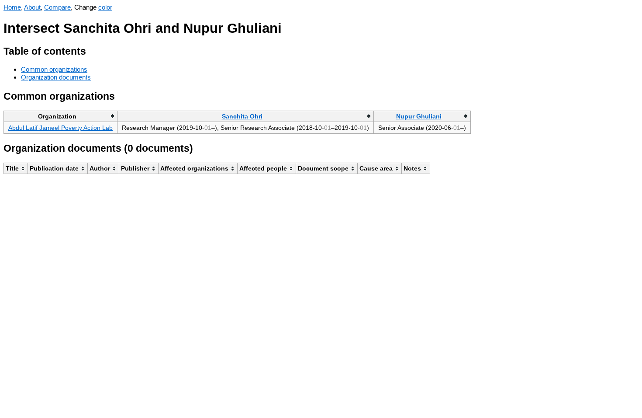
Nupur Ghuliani (419, 116)
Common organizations (54, 69)
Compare (57, 7)
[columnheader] (60, 116)
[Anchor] (93, 50)
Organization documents (56, 77)
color (105, 7)
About (32, 7)
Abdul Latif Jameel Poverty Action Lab (60, 127)
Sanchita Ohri (242, 116)
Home (12, 7)
